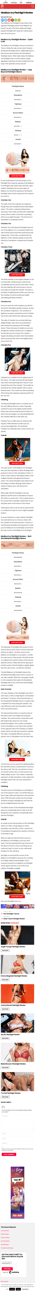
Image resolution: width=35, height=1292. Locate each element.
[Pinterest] (12, 20)
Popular (14, 2)
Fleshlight (15, 923)
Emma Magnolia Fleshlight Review (14, 976)
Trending (29, 2)
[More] (19, 20)
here (19, 901)
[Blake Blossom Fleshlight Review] (17, 1052)
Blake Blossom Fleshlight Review (13, 1064)
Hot (21, 2)
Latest (5, 2)
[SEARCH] (32, 6)
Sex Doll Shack (5, 1244)
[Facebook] (2, 20)
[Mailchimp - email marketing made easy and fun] (11, 1273)
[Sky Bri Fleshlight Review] (17, 1023)
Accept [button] (12, 1289)
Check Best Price (17, 176)
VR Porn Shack (5, 1234)
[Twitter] (5, 20)
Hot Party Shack (5, 1241)
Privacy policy (4, 1281)
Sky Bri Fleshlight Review (10, 1034)
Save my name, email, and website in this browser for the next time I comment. (17, 1149)
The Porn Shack (5, 1237)
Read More (5, 950)
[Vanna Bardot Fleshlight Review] (17, 993)
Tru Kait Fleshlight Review (10, 1093)
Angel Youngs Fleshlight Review (13, 947)
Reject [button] (18, 1289)
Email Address (6, 1263)
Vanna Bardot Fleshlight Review (13, 1005)
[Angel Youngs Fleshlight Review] (17, 935)
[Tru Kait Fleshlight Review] (17, 1081)
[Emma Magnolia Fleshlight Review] (17, 964)
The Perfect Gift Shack (7, 1248)
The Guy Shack (5, 1230)
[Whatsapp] (15, 20)
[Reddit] (9, 20)
